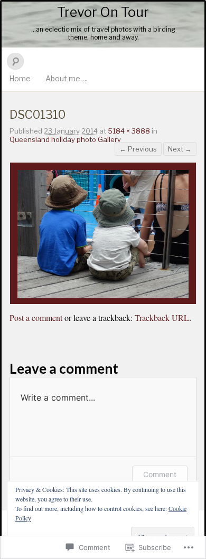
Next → (180, 149)
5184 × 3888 (129, 131)
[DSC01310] (103, 295)
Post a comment (36, 317)
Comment (159, 474)
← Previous (138, 149)
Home (20, 78)
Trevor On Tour (103, 12)
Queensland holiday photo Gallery (65, 139)
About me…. (66, 78)
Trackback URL (162, 317)
